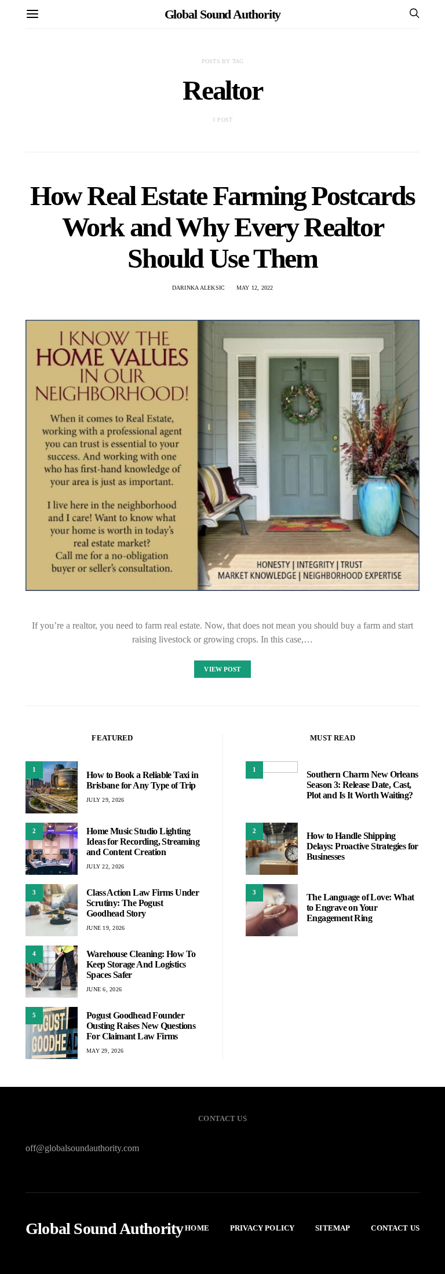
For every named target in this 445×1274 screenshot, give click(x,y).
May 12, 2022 (254, 287)
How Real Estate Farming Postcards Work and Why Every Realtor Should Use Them (222, 226)
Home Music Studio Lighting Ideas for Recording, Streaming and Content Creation (142, 841)
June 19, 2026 (105, 928)
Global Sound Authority (223, 14)
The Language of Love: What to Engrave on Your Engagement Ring (360, 907)
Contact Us (395, 1228)
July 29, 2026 (105, 800)
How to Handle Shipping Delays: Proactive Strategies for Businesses (362, 846)
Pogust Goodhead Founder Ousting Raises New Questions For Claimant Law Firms (140, 1025)
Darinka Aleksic (198, 287)
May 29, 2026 (104, 1050)
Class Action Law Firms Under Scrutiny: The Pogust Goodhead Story (142, 903)
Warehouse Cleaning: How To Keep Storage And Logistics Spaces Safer (140, 964)
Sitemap (332, 1228)
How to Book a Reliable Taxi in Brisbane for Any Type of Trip (142, 780)
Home (197, 1228)
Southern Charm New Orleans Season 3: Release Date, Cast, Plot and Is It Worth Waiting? (362, 784)
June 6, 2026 (104, 989)
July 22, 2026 (105, 866)
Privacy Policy (262, 1228)
